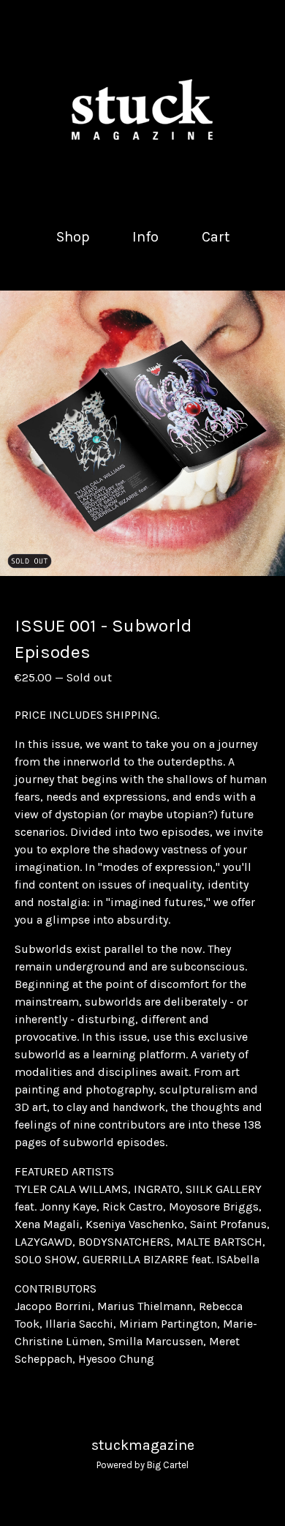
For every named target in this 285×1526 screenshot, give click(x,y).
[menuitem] (73, 237)
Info (145, 236)
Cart (216, 236)
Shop (73, 236)
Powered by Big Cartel (142, 1464)
